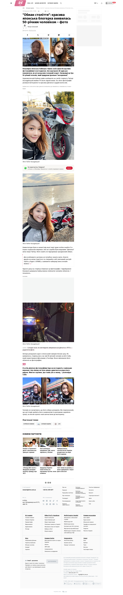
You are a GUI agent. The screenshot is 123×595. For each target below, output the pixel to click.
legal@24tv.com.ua (83, 574)
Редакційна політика (67, 492)
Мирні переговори (50, 522)
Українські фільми (30, 542)
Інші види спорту (88, 549)
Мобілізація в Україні (71, 515)
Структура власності (94, 495)
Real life (30, 3)
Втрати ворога (49, 531)
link (43, 500)
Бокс (85, 540)
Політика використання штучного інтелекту (81, 492)
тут (30, 264)
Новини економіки (90, 515)
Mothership (32, 30)
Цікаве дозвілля (40, 3)
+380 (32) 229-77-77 (73, 572)
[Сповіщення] (101, 3)
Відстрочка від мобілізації (71, 528)
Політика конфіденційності (80, 488)
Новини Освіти (49, 538)
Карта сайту (92, 501)
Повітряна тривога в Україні (52, 524)
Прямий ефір (29, 522)
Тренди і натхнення (69, 545)
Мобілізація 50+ (68, 521)
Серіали (27, 549)
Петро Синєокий (33, 27)
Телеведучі (65, 498)
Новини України (29, 520)
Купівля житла (68, 542)
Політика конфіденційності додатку (80, 497)
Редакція (64, 490)
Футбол (86, 542)
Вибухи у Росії (48, 529)
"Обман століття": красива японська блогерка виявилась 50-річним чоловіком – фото (55, 8)
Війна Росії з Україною (52, 515)
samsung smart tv (96, 583)
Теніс (85, 545)
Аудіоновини (28, 526)
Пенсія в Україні (88, 531)
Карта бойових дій (50, 520)
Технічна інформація (94, 487)
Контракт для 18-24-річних (71, 526)
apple (77, 583)
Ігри (90, 503)
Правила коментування (79, 505)
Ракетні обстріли (49, 517)
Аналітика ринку (68, 540)
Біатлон (86, 547)
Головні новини (29, 517)
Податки (86, 528)
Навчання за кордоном (51, 551)
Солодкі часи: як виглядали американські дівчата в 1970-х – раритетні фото (48, 349)
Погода (27, 529)
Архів (90, 498)
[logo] (20, 3)
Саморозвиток (49, 549)
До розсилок (52, 561)
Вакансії (91, 492)
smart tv (86, 583)
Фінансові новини (89, 522)
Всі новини (28, 515)
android (68, 583)
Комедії (27, 547)
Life (24, 8)
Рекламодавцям (66, 501)
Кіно (26, 538)
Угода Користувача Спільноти (80, 501)
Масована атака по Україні (52, 526)
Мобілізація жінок (69, 524)
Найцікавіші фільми (30, 540)
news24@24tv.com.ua (29, 490)
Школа (46, 544)
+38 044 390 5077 (48, 490)
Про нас (64, 487)
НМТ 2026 (47, 547)
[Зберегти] (69, 35)
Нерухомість (68, 538)
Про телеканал (66, 495)
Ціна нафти (87, 517)
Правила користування (65, 504)
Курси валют (87, 520)
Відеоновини (28, 524)
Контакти (91, 490)
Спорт (85, 538)
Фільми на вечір (29, 545)
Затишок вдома (53, 3)
